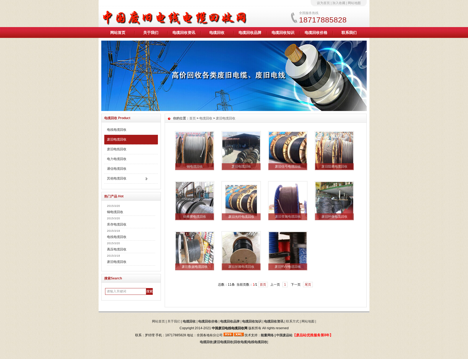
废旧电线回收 (116, 149)
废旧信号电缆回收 (288, 166)
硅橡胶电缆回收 (194, 216)
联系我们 (349, 32)
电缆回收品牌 (250, 32)
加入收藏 (338, 3)
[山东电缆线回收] (234, 109)
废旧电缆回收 (116, 139)
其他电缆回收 (116, 178)
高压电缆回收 (116, 249)
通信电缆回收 (116, 169)
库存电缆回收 (116, 224)
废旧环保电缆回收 (334, 216)
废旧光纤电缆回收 (241, 216)
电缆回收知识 (283, 32)
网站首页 (117, 32)
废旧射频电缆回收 (241, 267)
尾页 (308, 284)
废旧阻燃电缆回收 (334, 166)
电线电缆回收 (116, 130)
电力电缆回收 (116, 159)
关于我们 (150, 32)
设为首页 (323, 3)
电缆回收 (217, 32)
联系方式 (292, 321)
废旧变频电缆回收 (288, 216)
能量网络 (267, 335)
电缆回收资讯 (184, 32)
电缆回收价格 (316, 32)
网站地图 (354, 3)
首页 (192, 118)
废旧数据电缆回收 (195, 267)
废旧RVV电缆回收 (288, 267)
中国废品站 (284, 335)
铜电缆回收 (115, 212)
